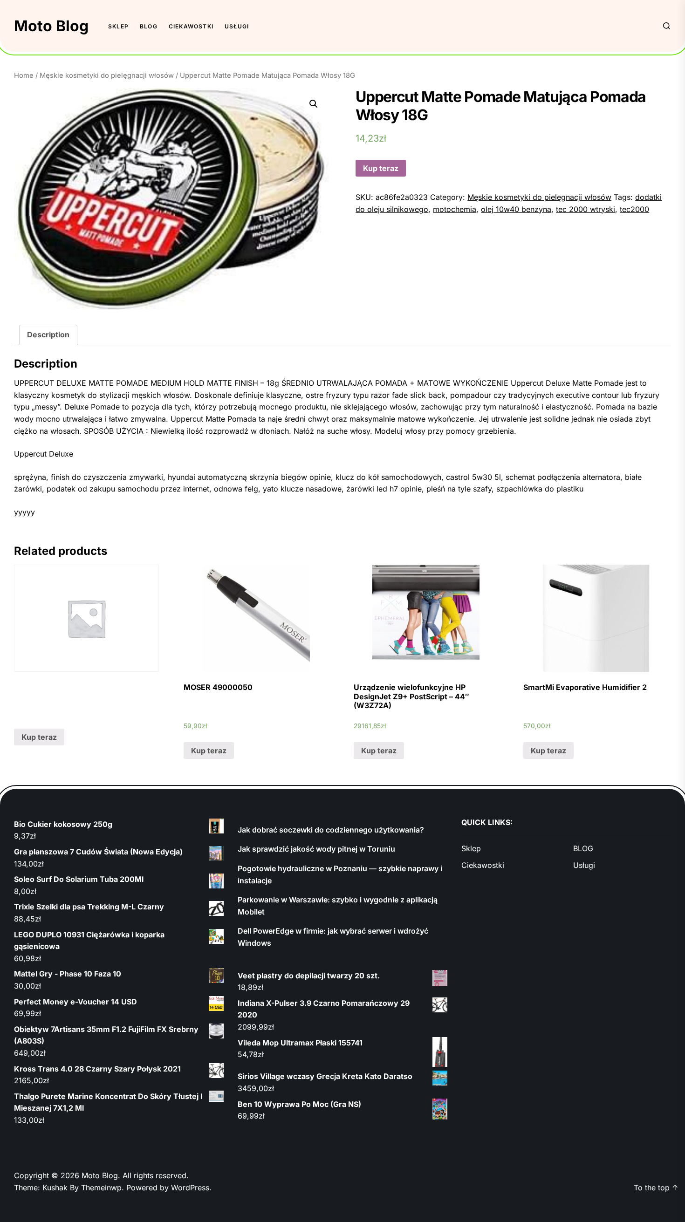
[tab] (48, 335)
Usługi (237, 26)
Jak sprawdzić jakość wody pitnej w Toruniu (316, 848)
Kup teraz (380, 168)
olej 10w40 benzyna (516, 209)
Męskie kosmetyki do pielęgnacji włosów (107, 75)
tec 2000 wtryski (585, 209)
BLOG (149, 26)
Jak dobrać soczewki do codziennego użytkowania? (331, 829)
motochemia (454, 209)
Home (24, 75)
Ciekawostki (191, 26)
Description (48, 334)
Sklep (118, 26)
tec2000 (634, 209)
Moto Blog (51, 26)
